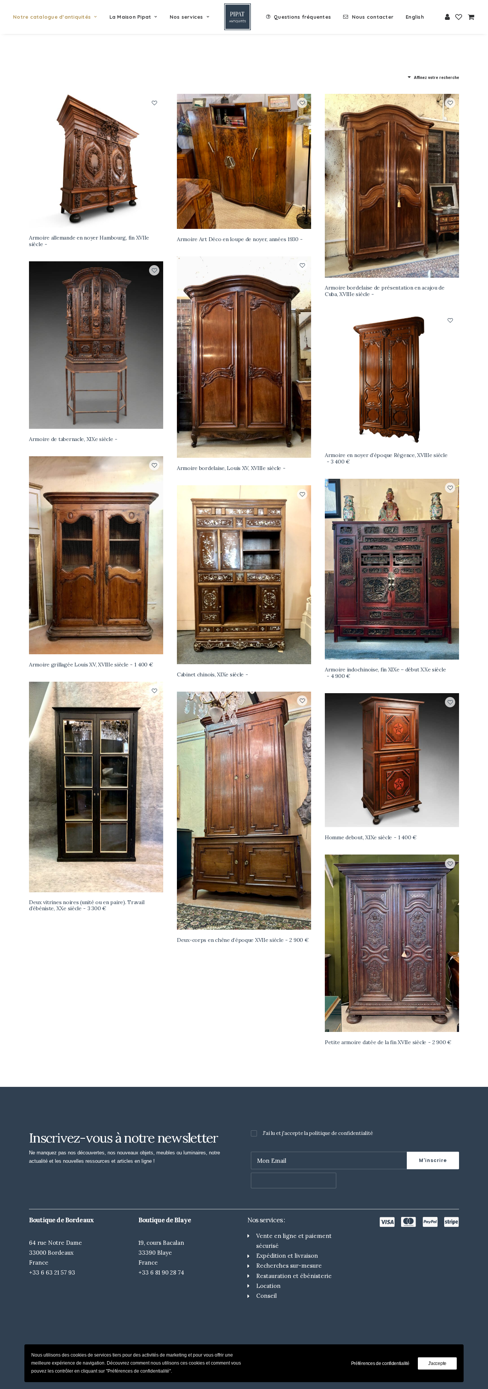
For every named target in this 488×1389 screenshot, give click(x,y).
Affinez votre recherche (436, 77)
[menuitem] (58, 17)
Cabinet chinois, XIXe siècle (210, 674)
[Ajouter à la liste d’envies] (154, 103)
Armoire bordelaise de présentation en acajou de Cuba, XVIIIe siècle (385, 291)
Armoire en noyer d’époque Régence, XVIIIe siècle (386, 458)
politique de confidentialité (341, 1133)
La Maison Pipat (130, 17)
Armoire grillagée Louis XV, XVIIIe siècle (91, 664)
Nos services (186, 17)
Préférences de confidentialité (380, 1363)
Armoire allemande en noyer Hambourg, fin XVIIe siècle (89, 241)
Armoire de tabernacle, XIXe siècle (71, 439)
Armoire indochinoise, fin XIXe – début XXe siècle (385, 672)
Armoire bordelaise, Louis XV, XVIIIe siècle (229, 468)
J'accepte (437, 1363)
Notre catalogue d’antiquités (52, 17)
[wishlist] (459, 17)
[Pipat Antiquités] (237, 16)
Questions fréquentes (302, 17)
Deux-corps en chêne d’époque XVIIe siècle (242, 940)
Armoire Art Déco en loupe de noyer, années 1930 (238, 239)
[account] (448, 17)
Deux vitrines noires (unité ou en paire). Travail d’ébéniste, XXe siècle (86, 905)
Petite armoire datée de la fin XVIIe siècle (388, 1042)
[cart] (470, 17)
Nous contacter (373, 17)
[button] (96, 161)
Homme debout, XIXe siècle (371, 837)
